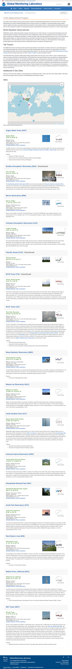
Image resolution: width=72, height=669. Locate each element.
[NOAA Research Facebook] (61, 657)
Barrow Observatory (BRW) (16, 196)
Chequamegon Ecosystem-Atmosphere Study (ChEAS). (44, 333)
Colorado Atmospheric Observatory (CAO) (21, 223)
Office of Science (31, 433)
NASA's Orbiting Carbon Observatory (25, 338)
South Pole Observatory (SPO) (17, 505)
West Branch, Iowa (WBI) (15, 536)
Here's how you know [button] (30, 0)
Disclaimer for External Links (35, 667)
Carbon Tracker (32, 53)
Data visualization (20, 145)
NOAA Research (14, 664)
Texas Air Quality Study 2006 (55, 626)
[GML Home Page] (11, 8)
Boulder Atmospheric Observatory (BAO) (21, 166)
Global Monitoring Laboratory (24, 3)
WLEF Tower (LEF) (13, 307)
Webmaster (66, 662)
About (14, 8)
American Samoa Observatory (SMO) (20, 454)
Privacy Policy (7, 667)
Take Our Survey (64, 664)
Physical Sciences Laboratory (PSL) (54, 184)
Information (57, 8)
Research (26, 8)
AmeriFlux (22, 334)
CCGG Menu (63, 12)
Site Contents (65, 660)
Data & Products (48, 8)
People (20, 8)
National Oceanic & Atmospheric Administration (22, 662)
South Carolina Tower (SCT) (16, 414)
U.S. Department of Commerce (18, 660)
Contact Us (58, 662)
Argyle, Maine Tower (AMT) (16, 130)
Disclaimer (23, 667)
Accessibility (15, 667)
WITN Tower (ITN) (13, 274)
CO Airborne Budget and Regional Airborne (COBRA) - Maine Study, (39, 150)
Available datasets (10, 145)
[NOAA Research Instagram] (66, 657)
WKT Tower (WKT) (13, 607)
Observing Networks (36, 8)
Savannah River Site (60, 433)
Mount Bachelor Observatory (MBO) (19, 352)
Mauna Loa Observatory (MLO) (17, 384)
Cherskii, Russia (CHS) (14, 252)
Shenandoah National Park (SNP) (18, 483)
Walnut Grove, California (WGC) (17, 572)
